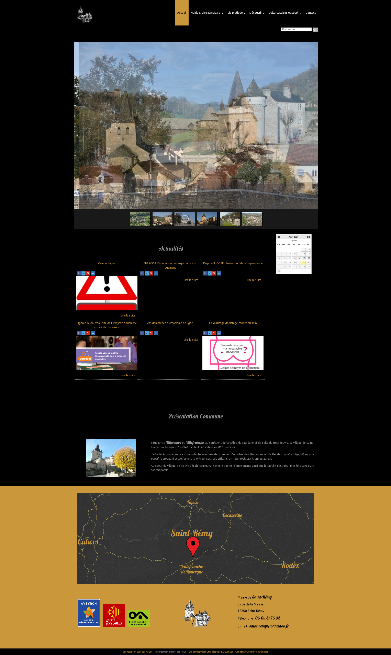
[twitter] (83, 273)
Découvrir (255, 12)
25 (284, 267)
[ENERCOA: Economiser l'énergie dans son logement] (170, 279)
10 (279, 258)
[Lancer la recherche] (315, 30)
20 (294, 262)
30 (309, 267)
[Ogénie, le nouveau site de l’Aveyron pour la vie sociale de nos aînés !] (106, 353)
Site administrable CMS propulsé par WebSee (211, 652)
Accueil (182, 12)
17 (279, 262)
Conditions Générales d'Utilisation (251, 652)
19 (290, 262)
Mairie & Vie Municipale (206, 12)
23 (309, 262)
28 (299, 267)
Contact (311, 12)
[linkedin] (93, 273)
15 (304, 258)
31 (279, 271)
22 (304, 262)
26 (290, 267)
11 (285, 258)
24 (279, 267)
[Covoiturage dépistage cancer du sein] (233, 353)
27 (294, 267)
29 (304, 267)
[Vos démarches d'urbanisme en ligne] (170, 339)
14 (299, 258)
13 (294, 258)
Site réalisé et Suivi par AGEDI (138, 652)
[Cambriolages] (106, 293)
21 (299, 262)
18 (284, 262)
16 (309, 258)
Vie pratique (235, 12)
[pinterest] (88, 273)
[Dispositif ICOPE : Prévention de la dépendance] (233, 279)
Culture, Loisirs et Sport (284, 12)
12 (290, 258)
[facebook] (79, 273)
